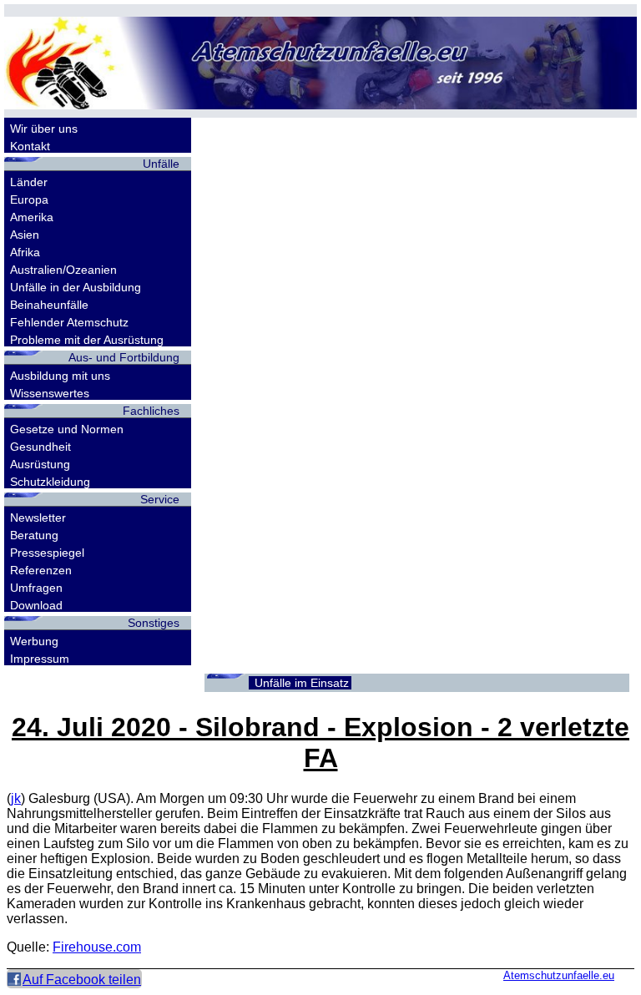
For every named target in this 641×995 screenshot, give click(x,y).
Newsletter (38, 517)
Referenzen (41, 570)
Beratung (34, 535)
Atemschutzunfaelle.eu (558, 975)
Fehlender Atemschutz (69, 322)
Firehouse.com (97, 947)
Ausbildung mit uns (60, 375)
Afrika (25, 252)
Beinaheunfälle (49, 304)
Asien (24, 234)
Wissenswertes (49, 393)
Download (36, 605)
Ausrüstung (40, 464)
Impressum (39, 658)
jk (16, 798)
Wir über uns (44, 128)
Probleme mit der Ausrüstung (87, 339)
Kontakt (30, 146)
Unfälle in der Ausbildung (75, 287)
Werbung (34, 641)
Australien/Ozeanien (63, 269)
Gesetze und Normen (67, 429)
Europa (29, 199)
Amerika (31, 217)
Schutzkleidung (50, 481)
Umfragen (36, 587)
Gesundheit (40, 446)
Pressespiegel (47, 552)
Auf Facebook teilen (82, 979)
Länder (29, 182)
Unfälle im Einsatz (302, 682)
